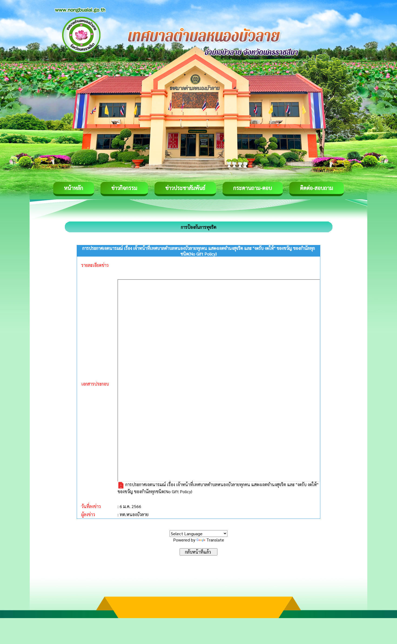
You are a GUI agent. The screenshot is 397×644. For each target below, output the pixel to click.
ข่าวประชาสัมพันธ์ (185, 187)
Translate (215, 540)
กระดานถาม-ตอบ (252, 187)
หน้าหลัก (73, 187)
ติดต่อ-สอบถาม (316, 187)
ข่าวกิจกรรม (124, 187)
